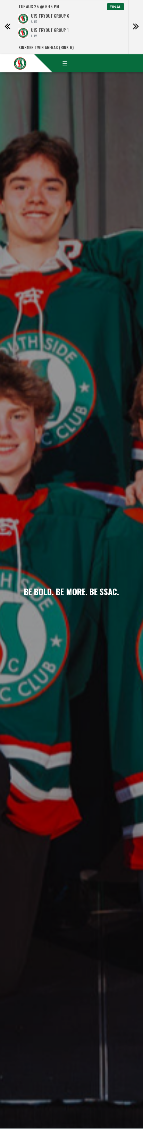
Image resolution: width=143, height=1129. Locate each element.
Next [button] (136, 27)
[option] (71, 27)
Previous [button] (7, 27)
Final (115, 6)
